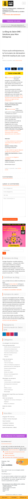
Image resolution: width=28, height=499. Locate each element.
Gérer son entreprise (8, 398)
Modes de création (8, 372)
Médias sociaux (8, 387)
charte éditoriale (13, 284)
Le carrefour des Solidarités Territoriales (14, 457)
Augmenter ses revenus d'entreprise (13, 399)
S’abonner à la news (14, 21)
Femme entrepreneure (8, 425)
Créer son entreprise (8, 359)
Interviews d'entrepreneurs (10, 352)
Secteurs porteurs (8, 376)
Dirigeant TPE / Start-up (8, 416)
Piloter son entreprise (9, 403)
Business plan (7, 361)
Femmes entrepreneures (10, 368)
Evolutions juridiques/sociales (11, 351)
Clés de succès (7, 380)
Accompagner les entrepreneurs (11, 343)
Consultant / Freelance (8, 423)
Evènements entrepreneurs (10, 349)
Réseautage (7, 391)
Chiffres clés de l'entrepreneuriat (12, 347)
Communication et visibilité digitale (12, 382)
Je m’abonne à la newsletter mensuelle (12, 289)
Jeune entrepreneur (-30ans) (9, 427)
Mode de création (7, 406)
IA (4, 386)
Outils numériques (8, 389)
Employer (6, 401)
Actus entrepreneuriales (9, 345)
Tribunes (6, 356)
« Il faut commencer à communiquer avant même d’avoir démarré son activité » (14, 142)
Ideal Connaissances (14, 449)
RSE (3, 408)
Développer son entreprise (9, 378)
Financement (7, 370)
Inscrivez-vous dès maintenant (9, 320)
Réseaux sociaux (8, 354)
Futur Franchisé (6, 421)
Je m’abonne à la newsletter (14, 436)
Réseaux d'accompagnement (11, 374)
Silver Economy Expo (9, 455)
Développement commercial (10, 384)
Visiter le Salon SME (14, 73)
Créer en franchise (8, 362)
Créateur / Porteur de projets (10, 419)
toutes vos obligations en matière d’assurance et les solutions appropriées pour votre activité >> (13, 132)
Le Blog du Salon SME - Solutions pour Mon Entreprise (12, 34)
